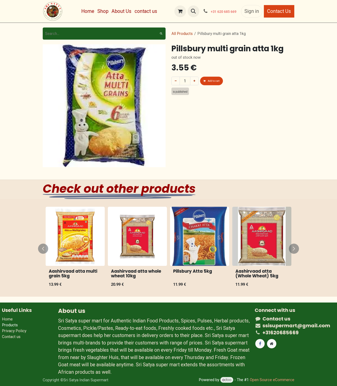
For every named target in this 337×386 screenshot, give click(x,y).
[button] (193, 11)
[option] (136, 248)
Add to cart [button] (213, 81)
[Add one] (194, 81)
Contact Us (279, 11)
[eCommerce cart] (180, 11)
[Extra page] (271, 343)
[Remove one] (175, 81)
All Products (182, 33)
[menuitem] (88, 11)
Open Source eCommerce (272, 379)
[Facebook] (260, 343)
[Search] (161, 34)
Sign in (251, 11)
